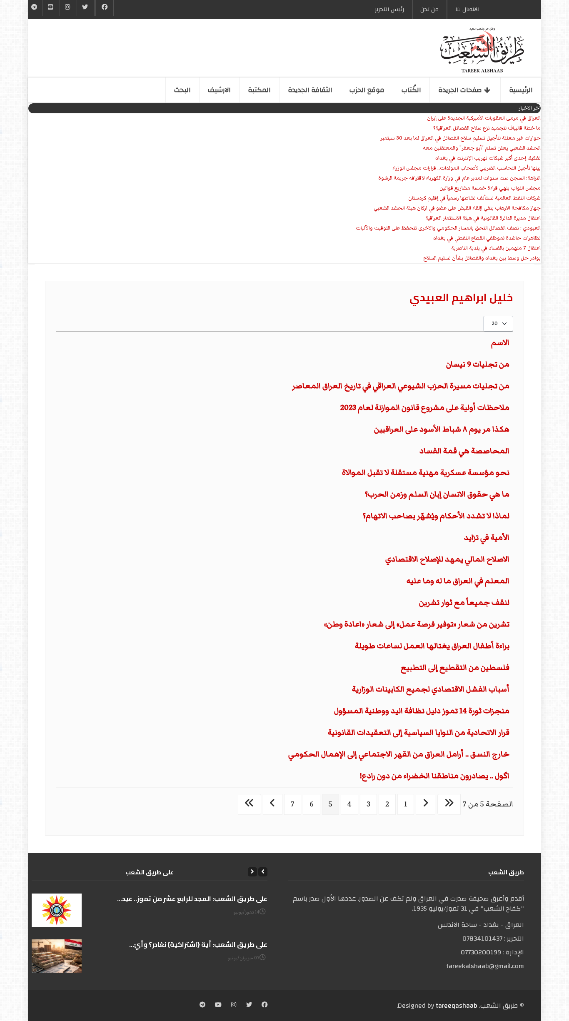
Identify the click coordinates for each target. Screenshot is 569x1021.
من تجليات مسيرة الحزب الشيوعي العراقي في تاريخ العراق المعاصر (400, 386)
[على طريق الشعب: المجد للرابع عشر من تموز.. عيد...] (57, 910)
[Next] (252, 871)
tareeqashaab (456, 1005)
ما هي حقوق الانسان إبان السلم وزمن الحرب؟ (436, 494)
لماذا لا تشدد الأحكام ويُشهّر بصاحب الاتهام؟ (435, 516)
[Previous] (262, 871)
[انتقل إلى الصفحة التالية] (272, 804)
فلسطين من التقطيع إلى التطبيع (455, 668)
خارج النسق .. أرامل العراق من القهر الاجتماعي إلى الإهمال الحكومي (398, 754)
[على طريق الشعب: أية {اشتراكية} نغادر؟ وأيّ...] (57, 956)
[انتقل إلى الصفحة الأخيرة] (249, 804)
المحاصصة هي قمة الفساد (464, 451)
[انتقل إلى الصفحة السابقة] (425, 804)
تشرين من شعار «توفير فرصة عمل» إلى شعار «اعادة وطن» (416, 624)
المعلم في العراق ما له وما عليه (458, 581)
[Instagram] (234, 1005)
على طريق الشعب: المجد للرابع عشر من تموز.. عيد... (192, 898)
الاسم (500, 343)
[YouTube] (51, 8)
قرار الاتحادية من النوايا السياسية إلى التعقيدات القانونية (418, 732)
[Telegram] (34, 8)
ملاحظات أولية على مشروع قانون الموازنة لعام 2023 (424, 408)
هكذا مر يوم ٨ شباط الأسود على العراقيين (441, 429)
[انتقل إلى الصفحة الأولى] (449, 804)
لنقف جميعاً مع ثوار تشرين (464, 603)
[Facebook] (104, 8)
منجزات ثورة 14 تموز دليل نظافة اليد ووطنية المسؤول (421, 711)
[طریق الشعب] (482, 50)
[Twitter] (85, 8)
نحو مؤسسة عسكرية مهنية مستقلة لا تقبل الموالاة (425, 473)
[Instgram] (68, 8)
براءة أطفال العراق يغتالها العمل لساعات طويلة (432, 646)
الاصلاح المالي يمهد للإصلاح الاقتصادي (447, 559)
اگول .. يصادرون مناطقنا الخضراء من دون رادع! (434, 776)
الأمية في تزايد (486, 538)
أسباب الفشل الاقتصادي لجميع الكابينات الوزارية (430, 689)
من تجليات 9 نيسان (477, 364)
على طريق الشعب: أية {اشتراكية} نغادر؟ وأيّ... (198, 944)
